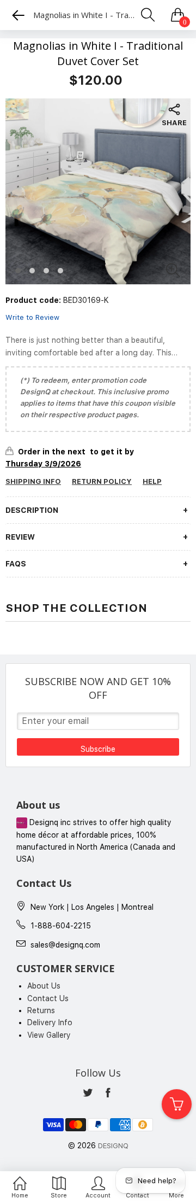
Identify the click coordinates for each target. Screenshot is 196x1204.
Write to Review (32, 317)
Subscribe (98, 749)
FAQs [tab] (15, 564)
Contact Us (48, 998)
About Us (43, 985)
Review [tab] (20, 537)
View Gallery (49, 1035)
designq (113, 1146)
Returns (41, 1010)
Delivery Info (49, 1022)
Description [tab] (31, 510)
